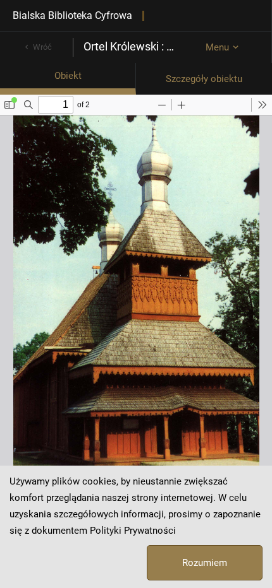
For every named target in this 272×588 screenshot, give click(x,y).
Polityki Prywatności (133, 530)
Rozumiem (204, 562)
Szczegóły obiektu (204, 79)
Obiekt (68, 75)
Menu (217, 47)
